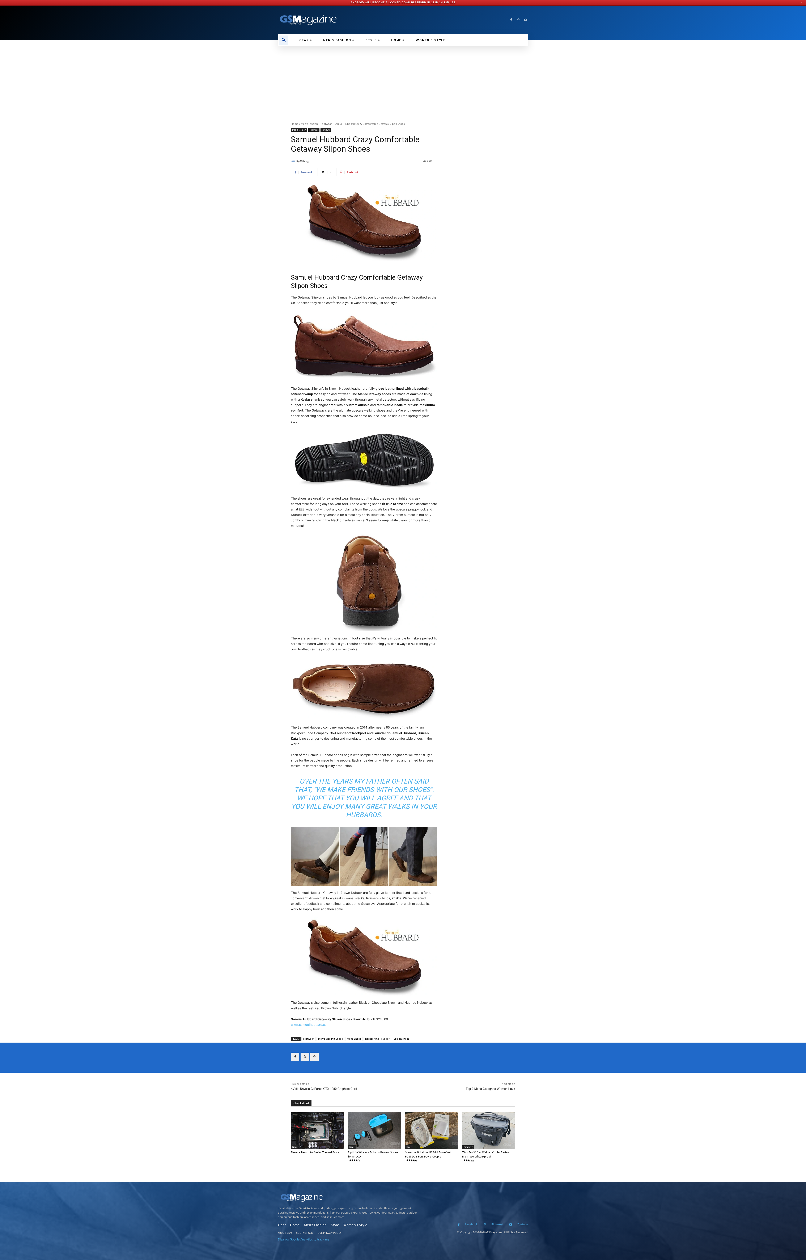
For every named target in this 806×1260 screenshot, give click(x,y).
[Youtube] (525, 19)
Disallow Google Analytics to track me (303, 1239)
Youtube (522, 1224)
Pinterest (497, 1224)
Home (294, 124)
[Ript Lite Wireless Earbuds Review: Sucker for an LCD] (374, 1130)
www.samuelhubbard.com (310, 1025)
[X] (305, 1057)
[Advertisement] (403, 77)
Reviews (326, 129)
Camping (468, 1147)
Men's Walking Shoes (330, 1038)
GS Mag (304, 161)
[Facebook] (511, 19)
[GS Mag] (293, 161)
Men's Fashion (309, 124)
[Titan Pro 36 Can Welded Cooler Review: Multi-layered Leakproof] (488, 1130)
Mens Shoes (354, 1038)
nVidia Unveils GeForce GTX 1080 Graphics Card (324, 1089)
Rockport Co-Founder (377, 1038)
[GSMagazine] (349, 1197)
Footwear (326, 124)
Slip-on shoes (401, 1038)
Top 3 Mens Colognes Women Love (490, 1089)
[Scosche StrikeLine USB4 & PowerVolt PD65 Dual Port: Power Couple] (431, 1130)
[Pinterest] (518, 19)
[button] (283, 40)
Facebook (471, 1224)
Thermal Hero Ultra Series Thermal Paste (315, 1152)
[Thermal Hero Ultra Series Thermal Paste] (317, 1130)
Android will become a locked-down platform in (391, 2)
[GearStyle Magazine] (338, 20)
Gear (294, 1147)
